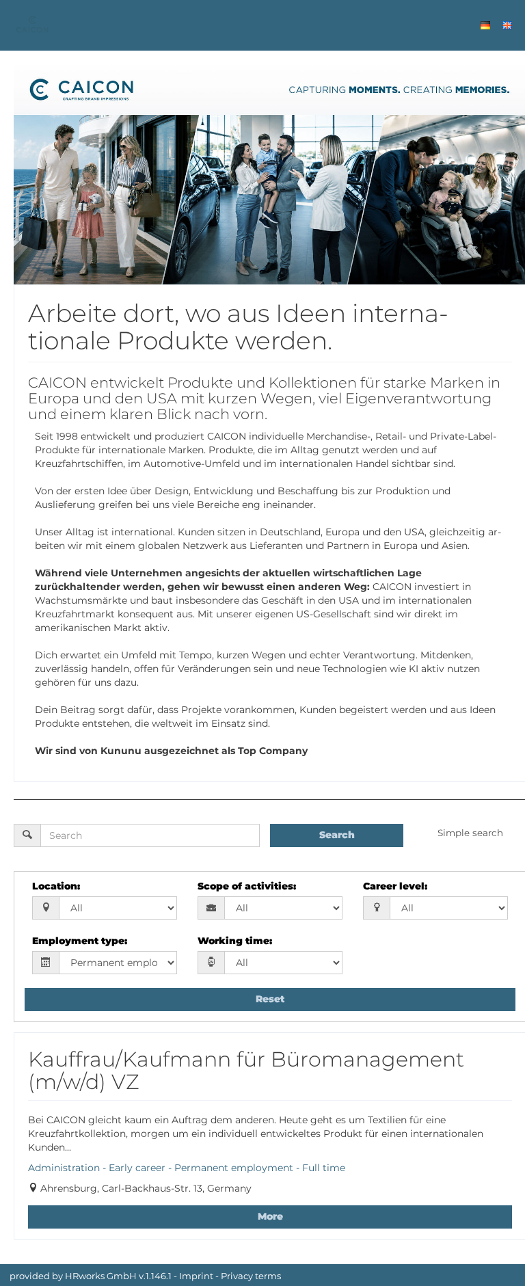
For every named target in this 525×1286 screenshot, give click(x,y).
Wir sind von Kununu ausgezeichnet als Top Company (171, 751)
